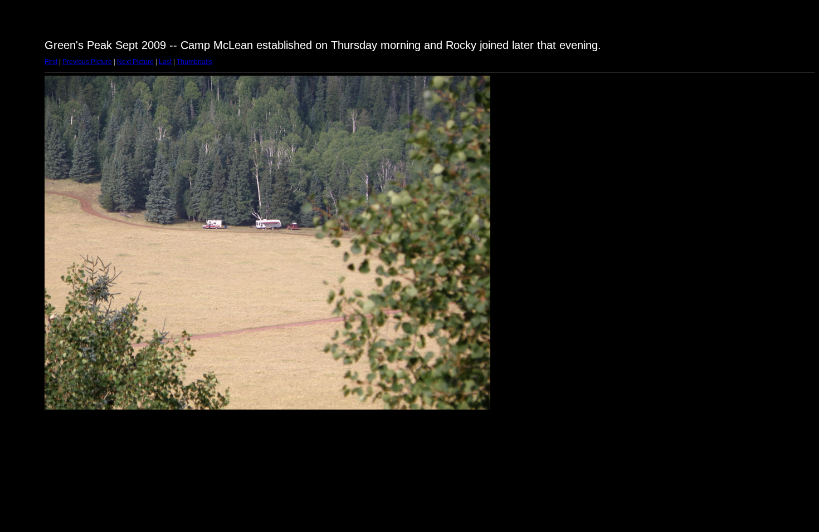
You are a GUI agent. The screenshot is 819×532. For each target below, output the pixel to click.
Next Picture (135, 62)
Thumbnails (194, 62)
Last (165, 62)
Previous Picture (87, 62)
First (51, 62)
